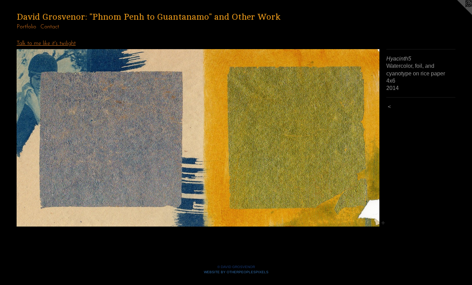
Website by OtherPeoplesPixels (236, 272)
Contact (49, 27)
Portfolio (26, 27)
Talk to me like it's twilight (46, 43)
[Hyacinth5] (198, 138)
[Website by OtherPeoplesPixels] (458, 14)
